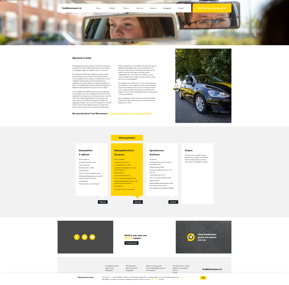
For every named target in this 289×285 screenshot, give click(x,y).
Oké (111, 277)
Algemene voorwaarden (180, 268)
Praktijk (112, 8)
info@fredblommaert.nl (157, 268)
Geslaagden (167, 8)
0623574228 (109, 270)
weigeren (182, 277)
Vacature (153, 8)
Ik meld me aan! (131, 243)
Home (98, 8)
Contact (181, 8)
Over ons (139, 8)
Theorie (126, 8)
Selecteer (102, 202)
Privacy (175, 272)
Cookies (175, 270)
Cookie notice (154, 279)
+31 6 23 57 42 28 (156, 266)
